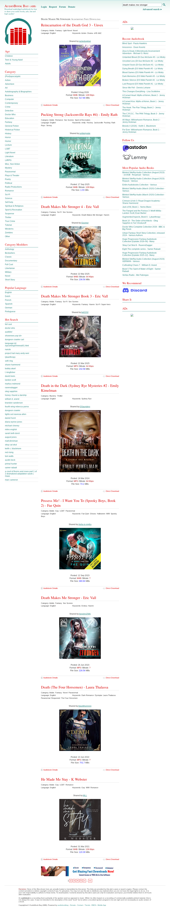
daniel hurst (10, 418)
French (8, 300)
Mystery (8, 168)
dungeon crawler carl (14, 339)
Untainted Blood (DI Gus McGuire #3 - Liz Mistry (143, 57)
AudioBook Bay (20, 5)
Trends (87, 905)
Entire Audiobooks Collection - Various (139, 185)
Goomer (85, 223)
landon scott (10, 380)
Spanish (8, 304)
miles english (11, 429)
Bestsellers (10, 253)
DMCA (93, 905)
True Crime (10, 221)
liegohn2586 (85, 614)
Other (7, 236)
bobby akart (10, 368)
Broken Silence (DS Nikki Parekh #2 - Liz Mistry (143, 80)
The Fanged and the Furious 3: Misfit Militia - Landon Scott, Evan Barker (142, 212)
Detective (9, 111)
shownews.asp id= (13, 336)
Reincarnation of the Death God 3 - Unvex (72, 25)
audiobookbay (63, 905)
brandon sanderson (14, 403)
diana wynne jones (13, 422)
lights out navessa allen (15, 414)
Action (8, 80)
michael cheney (12, 426)
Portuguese (10, 311)
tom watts (9, 456)
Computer (9, 99)
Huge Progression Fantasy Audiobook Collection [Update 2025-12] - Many (139, 254)
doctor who (10, 328)
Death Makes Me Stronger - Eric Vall (68, 597)
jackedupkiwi (85, 41)
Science (8, 198)
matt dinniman (11, 441)
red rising (9, 452)
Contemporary (11, 103)
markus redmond (12, 384)
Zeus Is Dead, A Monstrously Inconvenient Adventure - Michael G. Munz (141, 52)
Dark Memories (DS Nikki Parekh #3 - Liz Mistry (143, 76)
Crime (7, 107)
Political (8, 183)
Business (9, 95)
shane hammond (12, 365)
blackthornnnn (85, 706)
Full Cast (9, 264)
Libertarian (10, 268)
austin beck (10, 460)
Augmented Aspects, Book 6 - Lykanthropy (141, 217)
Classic (8, 257)
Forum (62, 6)
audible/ (8, 332)
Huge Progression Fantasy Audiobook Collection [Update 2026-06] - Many (139, 240)
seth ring (9, 361)
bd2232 (85, 312)
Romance (9, 191)
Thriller (8, 217)
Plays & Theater (12, 175)
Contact (80, 905)
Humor (8, 141)
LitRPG (8, 160)
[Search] (164, 5)
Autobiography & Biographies (18, 91)
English (8, 292)
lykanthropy (10, 357)
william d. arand (12, 399)
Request (53, 6)
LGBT (7, 149)
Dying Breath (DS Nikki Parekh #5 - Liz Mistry (142, 68)
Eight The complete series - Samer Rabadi (141, 249)
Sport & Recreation (13, 210)
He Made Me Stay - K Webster (64, 779)
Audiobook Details (50, 105)
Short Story (10, 280)
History (8, 133)
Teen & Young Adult (14, 60)
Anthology (9, 249)
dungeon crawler (12, 410)
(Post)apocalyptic (13, 76)
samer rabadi (11, 467)
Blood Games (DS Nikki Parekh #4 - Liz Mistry (143, 72)
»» (90, 881)
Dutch (7, 296)
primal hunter (11, 464)
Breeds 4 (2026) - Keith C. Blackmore (139, 126)
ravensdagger (11, 387)
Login (44, 6)
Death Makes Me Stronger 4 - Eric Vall (70, 206)
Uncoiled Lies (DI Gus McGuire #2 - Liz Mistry (142, 61)
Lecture (8, 145)
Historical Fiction (12, 130)
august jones (11, 437)
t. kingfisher (10, 372)
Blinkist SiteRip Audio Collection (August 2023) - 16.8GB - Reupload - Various (143, 173)
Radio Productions (13, 187)
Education (9, 118)
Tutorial (8, 225)
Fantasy (8, 122)
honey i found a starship (16, 395)
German (8, 308)
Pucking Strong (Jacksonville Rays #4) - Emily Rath (79, 114)
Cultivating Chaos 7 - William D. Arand (139, 265)
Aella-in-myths (85, 524)
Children (9, 56)
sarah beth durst (12, 433)
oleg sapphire (11, 391)
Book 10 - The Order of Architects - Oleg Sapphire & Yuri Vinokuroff (140, 222)
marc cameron (11, 480)
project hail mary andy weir (17, 353)
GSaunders (85, 406)
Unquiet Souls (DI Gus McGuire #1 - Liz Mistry (143, 65)
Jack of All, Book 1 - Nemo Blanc (136, 207)
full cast (8, 324)
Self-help (9, 202)
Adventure (9, 84)
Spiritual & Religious (14, 206)
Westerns (9, 229)
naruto (8, 349)
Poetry (8, 179)
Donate (71, 6)
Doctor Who (10, 114)
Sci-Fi (7, 194)
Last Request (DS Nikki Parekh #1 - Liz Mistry (142, 84)
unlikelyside (85, 133)
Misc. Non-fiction (12, 164)
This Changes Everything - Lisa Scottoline (141, 91)
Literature (9, 156)
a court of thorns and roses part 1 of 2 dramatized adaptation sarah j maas (21, 473)
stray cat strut (11, 445)
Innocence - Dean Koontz (133, 47)
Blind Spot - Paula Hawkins (134, 43)
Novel (7, 276)
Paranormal (10, 172)
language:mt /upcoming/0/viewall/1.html (17, 344)
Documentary (11, 260)
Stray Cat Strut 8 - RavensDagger (137, 245)
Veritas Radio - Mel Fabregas (135, 275)
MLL (85, 795)
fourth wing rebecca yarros (17, 406)
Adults (8, 63)
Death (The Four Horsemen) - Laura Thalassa (74, 687)
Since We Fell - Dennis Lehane (136, 87)
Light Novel (10, 152)
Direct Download (112, 105)
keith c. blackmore (13, 448)
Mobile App (102, 905)
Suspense (9, 213)
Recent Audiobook (133, 39)
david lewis (10, 376)
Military (8, 272)
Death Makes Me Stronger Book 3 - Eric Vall (74, 296)
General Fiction (12, 126)
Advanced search (151, 9)
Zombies (9, 232)
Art (6, 88)
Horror (8, 137)
